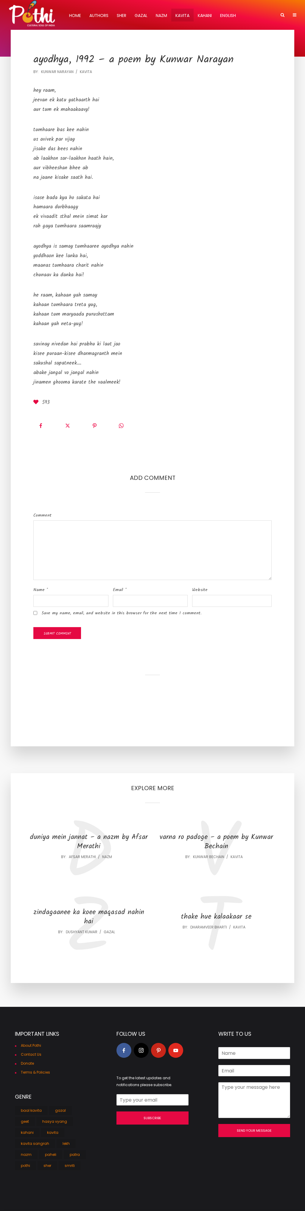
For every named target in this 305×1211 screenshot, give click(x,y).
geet (25, 1121)
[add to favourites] (37, 403)
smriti (70, 1165)
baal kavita (31, 1110)
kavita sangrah (35, 1143)
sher (47, 1165)
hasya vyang (54, 1121)
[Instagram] (141, 1050)
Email (120, 590)
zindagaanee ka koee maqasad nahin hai (88, 917)
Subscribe (152, 1118)
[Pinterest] (158, 1050)
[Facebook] (123, 1050)
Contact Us (31, 1054)
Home (75, 15)
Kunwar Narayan (57, 71)
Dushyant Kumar (81, 931)
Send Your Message (254, 1130)
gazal (109, 931)
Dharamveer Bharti (208, 927)
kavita (86, 71)
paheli (50, 1154)
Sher (121, 15)
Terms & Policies (35, 1072)
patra (75, 1154)
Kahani (205, 15)
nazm (107, 856)
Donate (27, 1063)
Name (40, 590)
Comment (42, 515)
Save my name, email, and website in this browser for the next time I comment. (121, 613)
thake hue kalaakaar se (216, 917)
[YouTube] (175, 1050)
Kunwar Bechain (208, 856)
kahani (27, 1132)
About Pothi (31, 1045)
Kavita (182, 15)
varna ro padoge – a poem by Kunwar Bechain (216, 842)
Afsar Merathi (82, 856)
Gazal (141, 15)
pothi (25, 1165)
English (228, 15)
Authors (98, 15)
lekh (66, 1143)
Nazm (161, 15)
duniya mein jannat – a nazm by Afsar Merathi (89, 842)
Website (200, 590)
